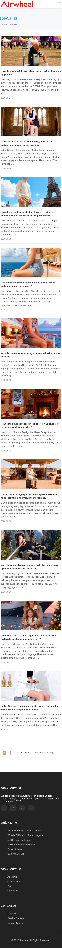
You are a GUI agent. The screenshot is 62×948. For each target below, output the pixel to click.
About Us (12, 876)
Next (28, 752)
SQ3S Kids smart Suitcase (21, 844)
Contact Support (15, 923)
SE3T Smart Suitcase (18, 840)
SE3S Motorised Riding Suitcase (24, 830)
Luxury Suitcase (15, 853)
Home (3, 24)
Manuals (11, 913)
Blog (9, 886)
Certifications (14, 881)
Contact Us (13, 890)
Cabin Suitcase (15, 849)
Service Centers (15, 918)
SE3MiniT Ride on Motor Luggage (25, 835)
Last (36, 752)
